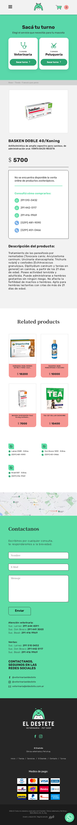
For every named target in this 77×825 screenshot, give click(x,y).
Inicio (13, 759)
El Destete (42, 759)
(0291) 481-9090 (18, 455)
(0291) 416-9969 (18, 476)
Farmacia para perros (30, 83)
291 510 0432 (31, 645)
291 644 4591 (31, 626)
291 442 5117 (35, 649)
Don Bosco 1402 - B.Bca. (55, 451)
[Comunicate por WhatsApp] (69, 817)
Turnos (63, 759)
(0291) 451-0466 (52, 455)
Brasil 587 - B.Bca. (19, 473)
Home (10, 83)
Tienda (17, 83)
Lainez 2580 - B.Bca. (20, 451)
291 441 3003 (35, 629)
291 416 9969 (29, 633)
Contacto (53, 759)
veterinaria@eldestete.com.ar (28, 686)
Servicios (31, 759)
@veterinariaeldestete (24, 677)
